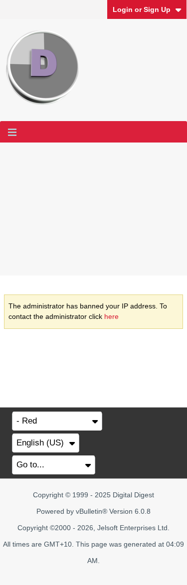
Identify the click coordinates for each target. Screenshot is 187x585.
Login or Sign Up (142, 9)
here (111, 316)
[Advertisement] (93, 209)
